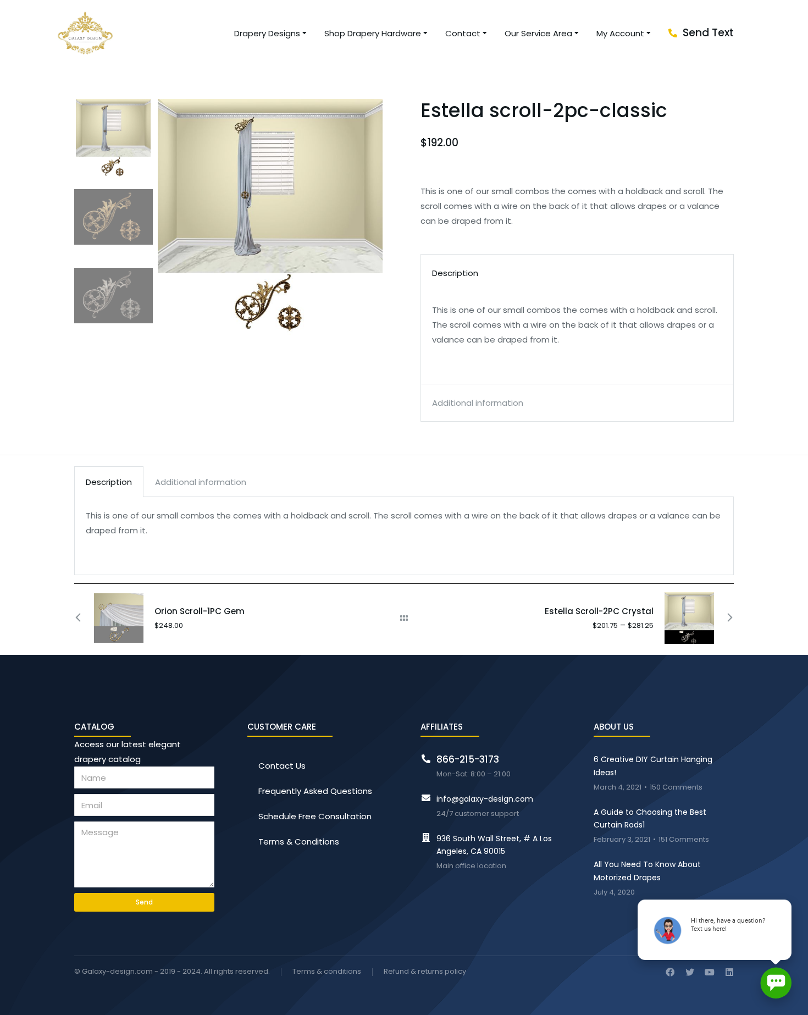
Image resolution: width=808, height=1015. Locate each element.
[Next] (724, 618)
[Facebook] (670, 972)
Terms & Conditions (298, 841)
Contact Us (282, 765)
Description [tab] (455, 273)
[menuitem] (271, 33)
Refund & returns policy (425, 972)
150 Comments (676, 787)
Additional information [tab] (477, 403)
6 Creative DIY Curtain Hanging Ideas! (653, 766)
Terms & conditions (326, 972)
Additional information (200, 482)
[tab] (108, 481)
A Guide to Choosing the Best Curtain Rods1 (650, 819)
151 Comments (683, 840)
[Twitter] (689, 972)
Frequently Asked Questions (315, 791)
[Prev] (84, 618)
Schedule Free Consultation (315, 816)
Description (109, 482)
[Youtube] (709, 972)
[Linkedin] (729, 972)
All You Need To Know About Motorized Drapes (647, 871)
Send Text (708, 32)
